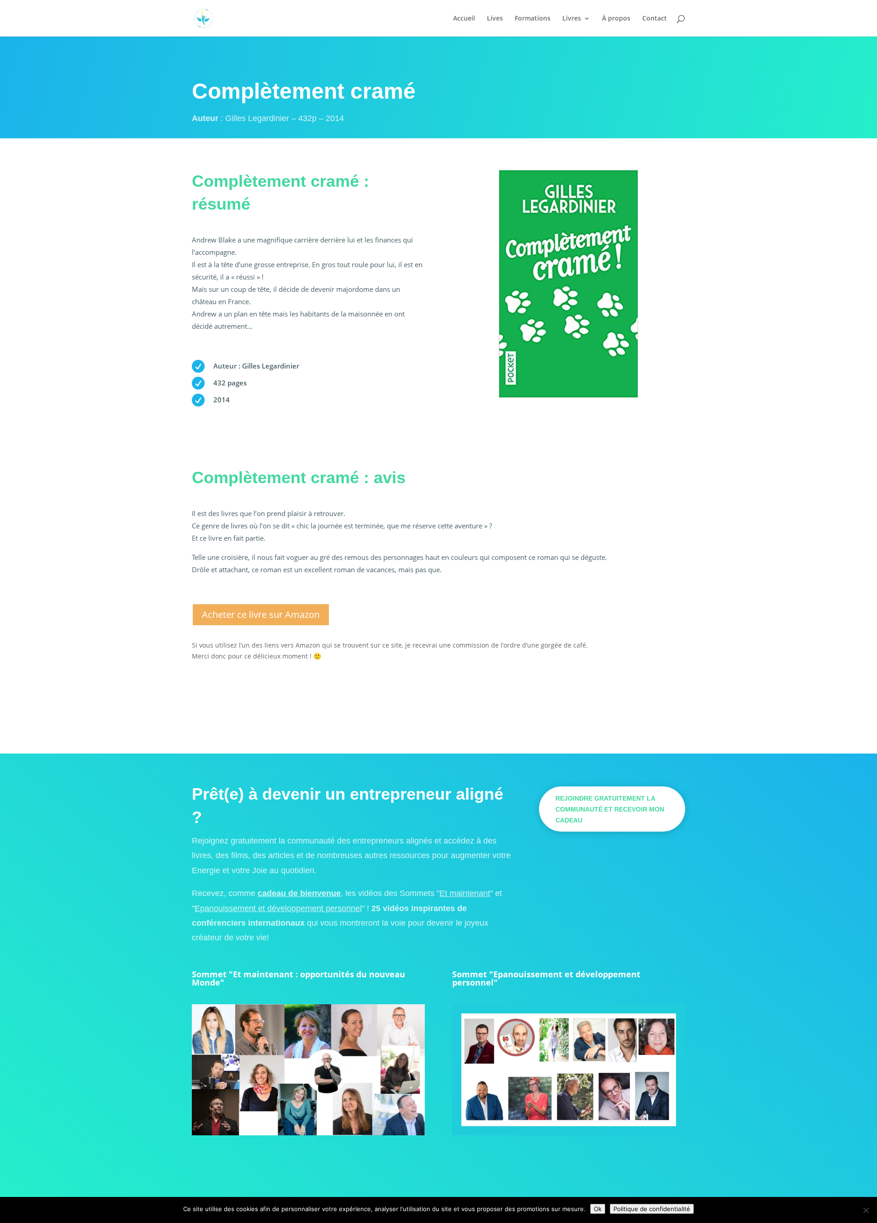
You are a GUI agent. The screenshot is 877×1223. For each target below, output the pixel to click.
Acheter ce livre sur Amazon (261, 614)
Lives (495, 18)
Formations (532, 18)
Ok (598, 1208)
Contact (654, 18)
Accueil (464, 18)
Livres (571, 18)
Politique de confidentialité (651, 1208)
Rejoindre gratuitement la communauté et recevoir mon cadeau (609, 809)
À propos (616, 18)
